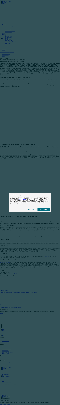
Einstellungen (31, 209)
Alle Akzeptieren (43, 209)
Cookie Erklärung (22, 199)
